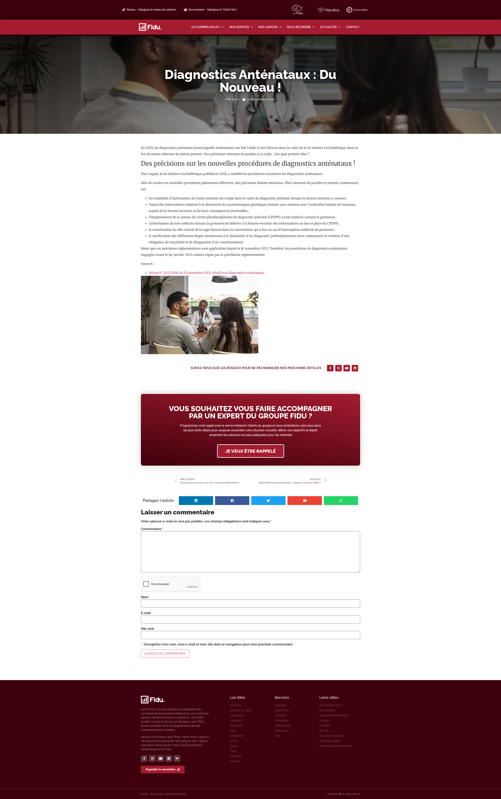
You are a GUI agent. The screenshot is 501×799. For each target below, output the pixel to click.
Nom (145, 597)
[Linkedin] (355, 368)
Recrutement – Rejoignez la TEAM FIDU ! (213, 9)
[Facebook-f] (330, 368)
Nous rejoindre (299, 27)
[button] (196, 500)
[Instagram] (338, 368)
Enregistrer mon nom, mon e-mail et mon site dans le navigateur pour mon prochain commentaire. (218, 644)
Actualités (328, 27)
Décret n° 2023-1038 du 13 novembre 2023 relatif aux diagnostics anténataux (206, 273)
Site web (147, 628)
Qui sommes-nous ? (205, 27)
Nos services (239, 27)
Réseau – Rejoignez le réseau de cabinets (151, 9)
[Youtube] (346, 368)
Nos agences (268, 27)
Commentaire (152, 529)
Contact (352, 27)
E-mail (147, 613)
